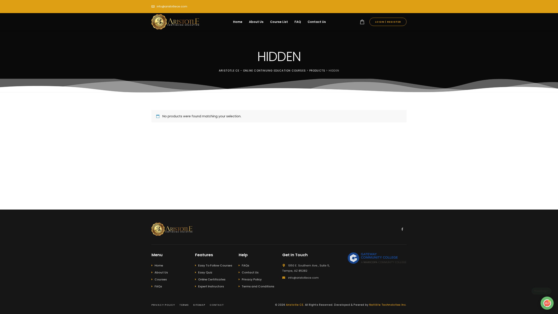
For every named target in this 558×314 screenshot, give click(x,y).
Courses (161, 279)
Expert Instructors (211, 286)
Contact (217, 305)
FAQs (158, 286)
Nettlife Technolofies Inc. (388, 305)
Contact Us (250, 272)
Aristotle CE (294, 305)
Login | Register (388, 22)
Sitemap (199, 305)
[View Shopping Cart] (362, 22)
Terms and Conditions (258, 286)
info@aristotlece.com (172, 6)
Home (159, 265)
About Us (161, 272)
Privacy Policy (252, 279)
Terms (184, 305)
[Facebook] (402, 229)
